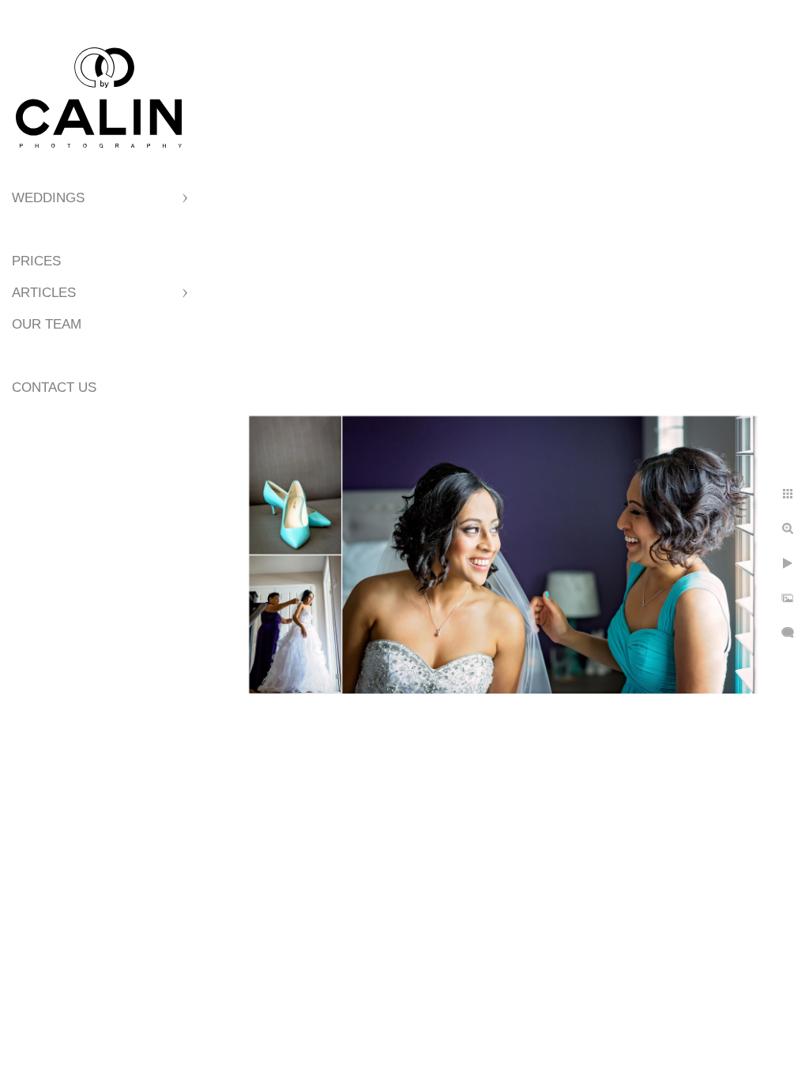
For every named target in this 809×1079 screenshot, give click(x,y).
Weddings (48, 197)
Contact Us (54, 387)
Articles (44, 292)
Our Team (46, 324)
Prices (36, 261)
